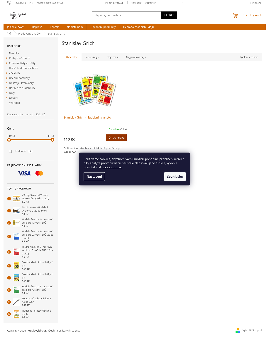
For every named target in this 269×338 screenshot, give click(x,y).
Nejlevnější (92, 57)
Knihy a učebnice (19, 58)
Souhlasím (175, 177)
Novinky (14, 53)
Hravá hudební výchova (23, 68)
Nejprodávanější (136, 57)
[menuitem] (16, 27)
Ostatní (13, 97)
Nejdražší (113, 57)
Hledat (169, 15)
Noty (12, 93)
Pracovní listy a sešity (22, 63)
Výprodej (14, 102)
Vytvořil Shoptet (252, 330)
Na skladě (22, 151)
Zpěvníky (14, 73)
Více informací (112, 167)
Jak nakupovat (114, 3)
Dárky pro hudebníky (22, 88)
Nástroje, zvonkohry (21, 83)
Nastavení (94, 177)
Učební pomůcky (19, 78)
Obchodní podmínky (143, 3)
